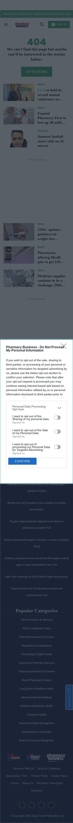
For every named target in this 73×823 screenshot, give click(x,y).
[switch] (57, 418)
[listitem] (36, 408)
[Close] (65, 347)
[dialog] (36, 411)
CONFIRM (22, 461)
